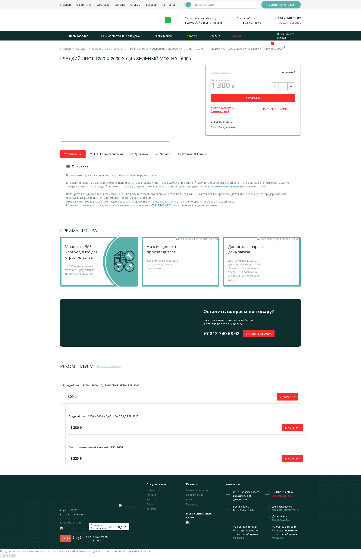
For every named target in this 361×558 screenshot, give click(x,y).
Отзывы (135, 4)
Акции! (237, 35)
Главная (65, 4)
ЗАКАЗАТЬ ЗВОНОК (259, 333)
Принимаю (8, 555)
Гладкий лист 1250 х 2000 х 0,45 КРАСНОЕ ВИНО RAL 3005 (101, 385)
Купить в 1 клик (275, 109)
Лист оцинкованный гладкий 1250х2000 (95, 447)
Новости (151, 499)
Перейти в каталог (109, 366)
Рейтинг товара (221, 72)
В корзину (287, 396)
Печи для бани (194, 494)
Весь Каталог (78, 36)
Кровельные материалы (227, 186)
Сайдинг (215, 36)
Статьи (150, 504)
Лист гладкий (98, 186)
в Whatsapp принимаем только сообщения (246, 532)
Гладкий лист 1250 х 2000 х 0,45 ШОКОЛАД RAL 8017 (103, 416)
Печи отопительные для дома (120, 36)
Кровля (192, 36)
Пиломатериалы (163, 36)
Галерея (151, 4)
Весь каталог (193, 504)
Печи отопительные (197, 490)
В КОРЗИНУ (253, 98)
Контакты (168, 4)
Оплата (120, 4)
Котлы (189, 499)
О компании (84, 4)
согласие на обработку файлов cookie (126, 551)
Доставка (103, 4)
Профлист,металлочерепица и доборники (160, 186)
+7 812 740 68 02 (288, 18)
